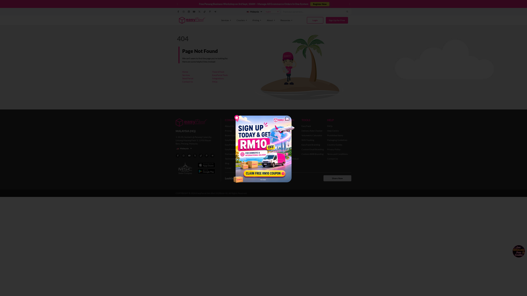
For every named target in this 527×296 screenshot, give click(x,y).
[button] (287, 118)
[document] (263, 148)
